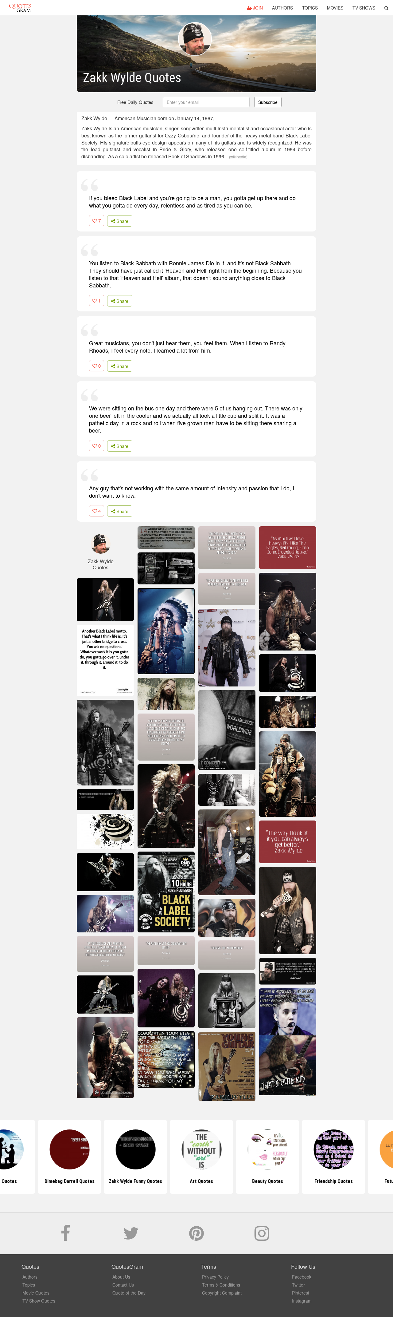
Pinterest (300, 1293)
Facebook (301, 1277)
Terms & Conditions (221, 1285)
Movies (335, 8)
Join (257, 8)
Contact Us (123, 1285)
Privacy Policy (215, 1277)
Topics (310, 8)
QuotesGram (20, 7)
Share (121, 221)
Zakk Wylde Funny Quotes (130, 1181)
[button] (386, 7)
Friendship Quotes (328, 1181)
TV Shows (363, 8)
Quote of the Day (129, 1293)
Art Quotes (196, 1181)
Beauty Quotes (262, 1181)
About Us (121, 1277)
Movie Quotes (35, 1293)
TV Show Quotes (38, 1301)
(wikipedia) (238, 156)
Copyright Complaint (222, 1293)
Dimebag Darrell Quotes (65, 1181)
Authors (282, 8)
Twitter (298, 1285)
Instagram (302, 1301)
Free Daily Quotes (135, 102)
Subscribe (268, 102)
